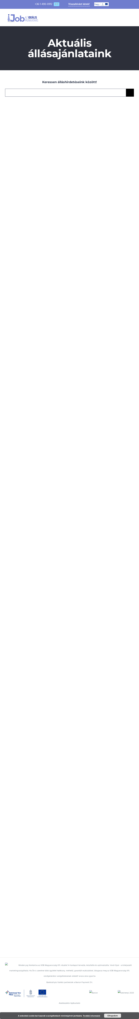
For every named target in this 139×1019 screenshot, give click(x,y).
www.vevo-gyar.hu (87, 976)
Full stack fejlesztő (31, 872)
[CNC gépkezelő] (102, 263)
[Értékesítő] (102, 382)
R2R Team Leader (98, 748)
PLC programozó (31, 748)
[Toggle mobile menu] (132, 17)
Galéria (41, 145)
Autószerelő (31, 500)
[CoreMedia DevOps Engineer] (102, 500)
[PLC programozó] (36, 748)
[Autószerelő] (36, 500)
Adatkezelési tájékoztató (69, 1003)
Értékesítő (98, 382)
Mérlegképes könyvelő (31, 630)
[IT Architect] (36, 382)
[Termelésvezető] (102, 145)
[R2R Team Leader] (102, 748)
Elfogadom (112, 1015)
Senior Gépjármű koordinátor (31, 145)
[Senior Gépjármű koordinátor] (36, 145)
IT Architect (31, 382)
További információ (91, 1015)
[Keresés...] (65, 93)
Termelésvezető (98, 145)
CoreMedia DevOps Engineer (98, 500)
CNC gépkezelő (98, 263)
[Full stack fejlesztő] (36, 872)
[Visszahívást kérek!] (6, 955)
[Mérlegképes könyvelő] (36, 630)
